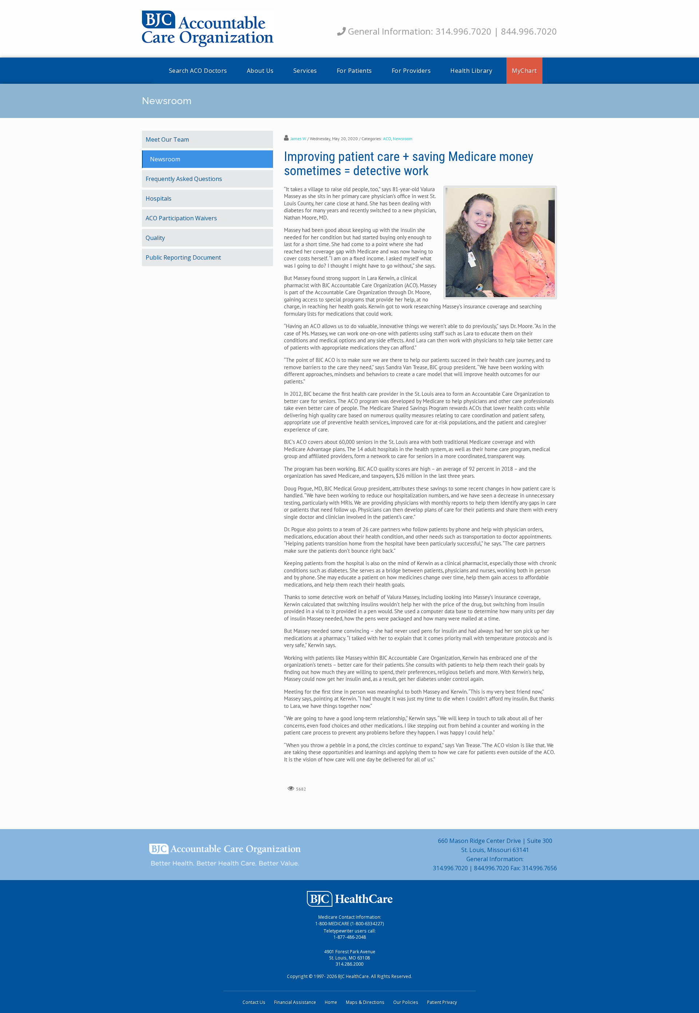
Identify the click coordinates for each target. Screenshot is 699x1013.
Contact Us (253, 1002)
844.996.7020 (529, 31)
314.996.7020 (463, 31)
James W (298, 138)
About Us (260, 71)
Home (331, 1002)
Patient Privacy (442, 1002)
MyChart (524, 71)
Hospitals (158, 198)
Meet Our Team (167, 139)
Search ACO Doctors (198, 71)
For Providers (411, 71)
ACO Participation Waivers (181, 218)
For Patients (354, 71)
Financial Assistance (295, 1002)
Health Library (471, 71)
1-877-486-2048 (349, 937)
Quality (155, 238)
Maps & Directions (365, 1002)
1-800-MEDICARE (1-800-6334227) (349, 924)
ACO (387, 138)
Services (305, 71)
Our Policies (405, 1002)
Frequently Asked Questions (184, 179)
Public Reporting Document (183, 257)
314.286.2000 (349, 964)
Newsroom (402, 138)
